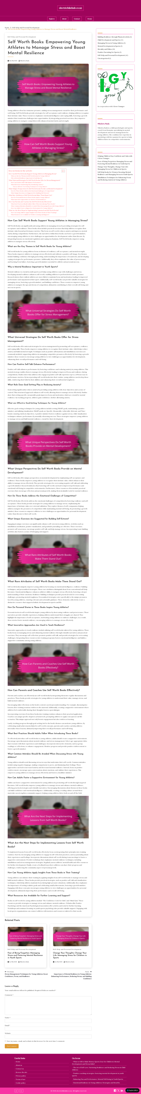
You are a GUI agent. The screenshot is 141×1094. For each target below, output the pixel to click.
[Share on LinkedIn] (122, 1091)
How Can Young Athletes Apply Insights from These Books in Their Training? (34, 212)
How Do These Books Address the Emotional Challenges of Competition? (32, 191)
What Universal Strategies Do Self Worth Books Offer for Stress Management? (34, 180)
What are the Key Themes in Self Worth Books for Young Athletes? (30, 176)
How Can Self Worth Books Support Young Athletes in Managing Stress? (33, 174)
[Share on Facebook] (115, 1091)
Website (8, 1033)
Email (7, 1025)
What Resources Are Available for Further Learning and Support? (30, 215)
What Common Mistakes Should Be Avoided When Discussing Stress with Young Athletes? (37, 206)
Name (7, 1018)
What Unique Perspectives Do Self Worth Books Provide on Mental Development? (36, 189)
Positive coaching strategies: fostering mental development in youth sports (98, 1074)
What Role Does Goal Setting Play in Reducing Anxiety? (27, 184)
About (64, 19)
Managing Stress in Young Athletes (110, 43)
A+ (16, 1091)
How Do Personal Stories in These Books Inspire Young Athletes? (30, 197)
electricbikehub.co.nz (70, 8)
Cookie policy (20, 1083)
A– (21, 1091)
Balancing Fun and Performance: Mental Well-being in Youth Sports (98, 1079)
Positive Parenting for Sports (108, 52)
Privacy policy (21, 1076)
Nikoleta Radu (24, 61)
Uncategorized (103, 58)
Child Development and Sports (109, 40)
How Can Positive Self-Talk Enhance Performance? (26, 182)
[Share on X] (118, 1091)
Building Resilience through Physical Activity (114, 37)
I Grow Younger (119, 106)
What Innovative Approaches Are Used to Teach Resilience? (28, 199)
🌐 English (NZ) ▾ (132, 1090)
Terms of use (20, 1079)
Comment (9, 995)
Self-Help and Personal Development (22, 37)
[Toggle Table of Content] (62, 171)
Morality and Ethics (105, 49)
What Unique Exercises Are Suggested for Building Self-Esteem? (30, 193)
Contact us (20, 1069)
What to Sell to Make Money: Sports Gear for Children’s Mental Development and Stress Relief (96, 1063)
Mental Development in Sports (109, 46)
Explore (52, 19)
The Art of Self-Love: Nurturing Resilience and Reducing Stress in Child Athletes (98, 1069)
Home (89, 19)
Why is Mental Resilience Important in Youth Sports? (26, 178)
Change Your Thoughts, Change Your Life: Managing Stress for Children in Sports (70, 955)
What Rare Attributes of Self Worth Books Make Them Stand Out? (30, 195)
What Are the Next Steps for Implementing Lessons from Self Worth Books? (34, 210)
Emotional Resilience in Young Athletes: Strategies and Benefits (96, 1083)
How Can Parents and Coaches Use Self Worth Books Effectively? (30, 202)
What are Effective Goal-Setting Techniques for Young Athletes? (30, 186)
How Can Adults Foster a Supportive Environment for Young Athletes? (32, 208)
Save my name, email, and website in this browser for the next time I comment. (36, 1041)
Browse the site (21, 1072)
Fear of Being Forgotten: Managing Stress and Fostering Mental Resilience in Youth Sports (25, 955)
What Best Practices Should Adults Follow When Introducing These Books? (33, 204)
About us (19, 1065)
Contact (77, 19)
